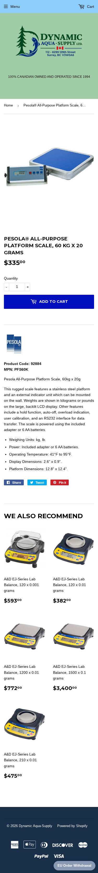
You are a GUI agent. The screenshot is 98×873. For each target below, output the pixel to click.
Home (8, 105)
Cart (90, 6)
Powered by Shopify (72, 826)
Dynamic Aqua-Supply (35, 826)
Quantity (11, 278)
